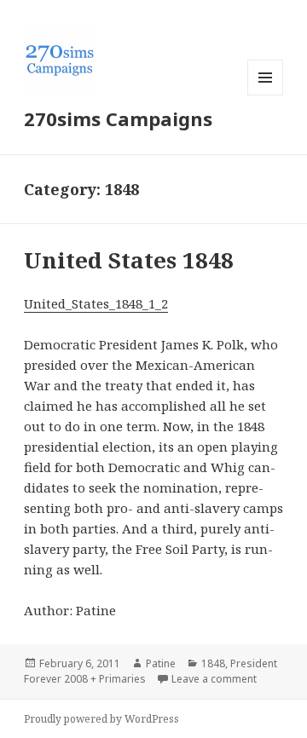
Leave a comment (214, 679)
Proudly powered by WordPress (101, 719)
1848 (213, 663)
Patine (161, 663)
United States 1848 (129, 260)
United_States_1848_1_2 (96, 303)
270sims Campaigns (118, 118)
